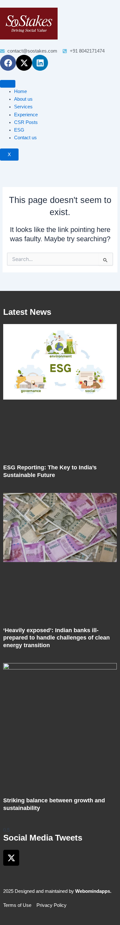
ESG (19, 130)
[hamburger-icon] (7, 84)
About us (23, 99)
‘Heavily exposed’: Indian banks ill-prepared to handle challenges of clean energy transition (56, 637)
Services (23, 106)
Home (20, 91)
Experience (26, 114)
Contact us (25, 137)
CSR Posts (26, 122)
